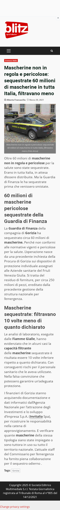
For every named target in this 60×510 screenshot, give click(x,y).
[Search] (52, 51)
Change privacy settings (15, 507)
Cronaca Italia (11, 60)
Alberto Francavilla (16, 99)
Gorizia (15, 470)
